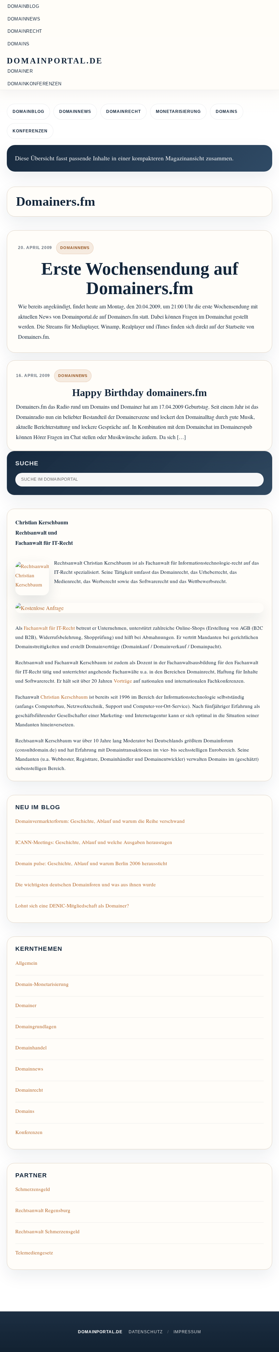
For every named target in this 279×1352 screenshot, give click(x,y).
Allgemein (26, 962)
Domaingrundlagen (35, 1026)
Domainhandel (31, 1047)
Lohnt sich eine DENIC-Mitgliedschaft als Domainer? (72, 905)
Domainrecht (123, 111)
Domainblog (28, 111)
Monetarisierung (178, 111)
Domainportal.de (55, 61)
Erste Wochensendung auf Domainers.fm (139, 278)
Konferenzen (30, 131)
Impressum (187, 1331)
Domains (226, 111)
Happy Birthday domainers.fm (139, 392)
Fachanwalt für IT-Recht (49, 627)
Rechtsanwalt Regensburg (42, 1210)
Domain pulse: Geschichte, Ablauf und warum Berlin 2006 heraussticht (91, 863)
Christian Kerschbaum (64, 696)
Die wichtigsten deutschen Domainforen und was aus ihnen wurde (85, 884)
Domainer (25, 1005)
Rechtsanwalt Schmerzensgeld (47, 1231)
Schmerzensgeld (32, 1189)
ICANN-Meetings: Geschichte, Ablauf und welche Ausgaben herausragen (93, 842)
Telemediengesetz (34, 1252)
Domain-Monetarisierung (42, 983)
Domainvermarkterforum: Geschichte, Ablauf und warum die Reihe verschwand (100, 820)
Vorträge (123, 680)
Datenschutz (146, 1331)
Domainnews (75, 111)
